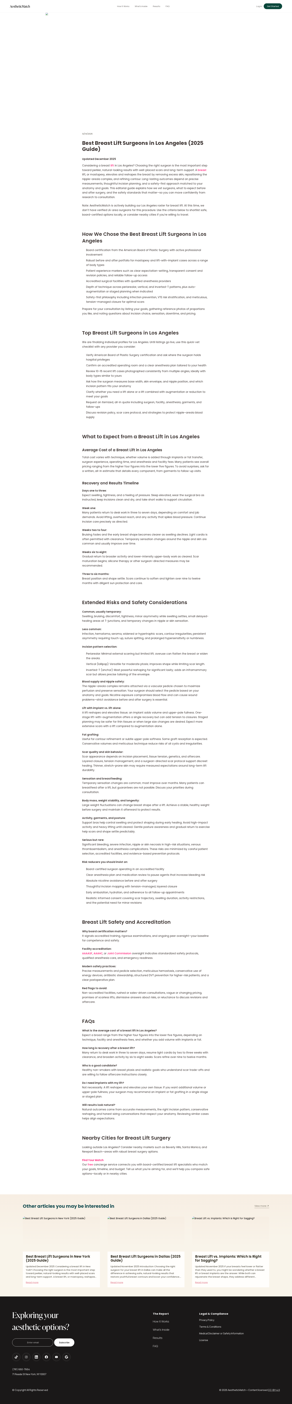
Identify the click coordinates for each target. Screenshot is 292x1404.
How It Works (161, 1321)
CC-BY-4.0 (274, 1390)
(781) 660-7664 (21, 1369)
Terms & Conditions (210, 1326)
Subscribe (64, 1342)
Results (157, 1338)
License (203, 1340)
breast (202, 170)
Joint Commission (119, 953)
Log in (259, 6)
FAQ (155, 1346)
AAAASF (87, 953)
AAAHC (98, 953)
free (90, 1164)
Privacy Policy (206, 1320)
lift (112, 165)
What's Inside (161, 1329)
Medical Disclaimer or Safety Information (221, 1333)
